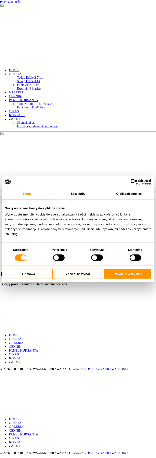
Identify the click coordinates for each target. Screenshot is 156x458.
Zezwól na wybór (78, 274)
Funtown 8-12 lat (28, 85)
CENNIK (15, 96)
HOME (14, 70)
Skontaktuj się (26, 122)
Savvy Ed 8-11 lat (28, 81)
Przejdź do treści (10, 1)
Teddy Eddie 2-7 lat (29, 77)
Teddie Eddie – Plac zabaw (34, 103)
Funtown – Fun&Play (31, 107)
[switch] (59, 257)
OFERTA (15, 339)
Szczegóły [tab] (78, 193)
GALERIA (16, 92)
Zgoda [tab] (27, 193)
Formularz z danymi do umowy (37, 126)
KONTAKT (17, 115)
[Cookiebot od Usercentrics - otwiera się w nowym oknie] (133, 182)
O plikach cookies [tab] (129, 193)
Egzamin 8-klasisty (29, 88)
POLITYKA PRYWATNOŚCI (108, 369)
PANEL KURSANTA (23, 350)
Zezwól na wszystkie (127, 274)
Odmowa (28, 274)
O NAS (14, 111)
